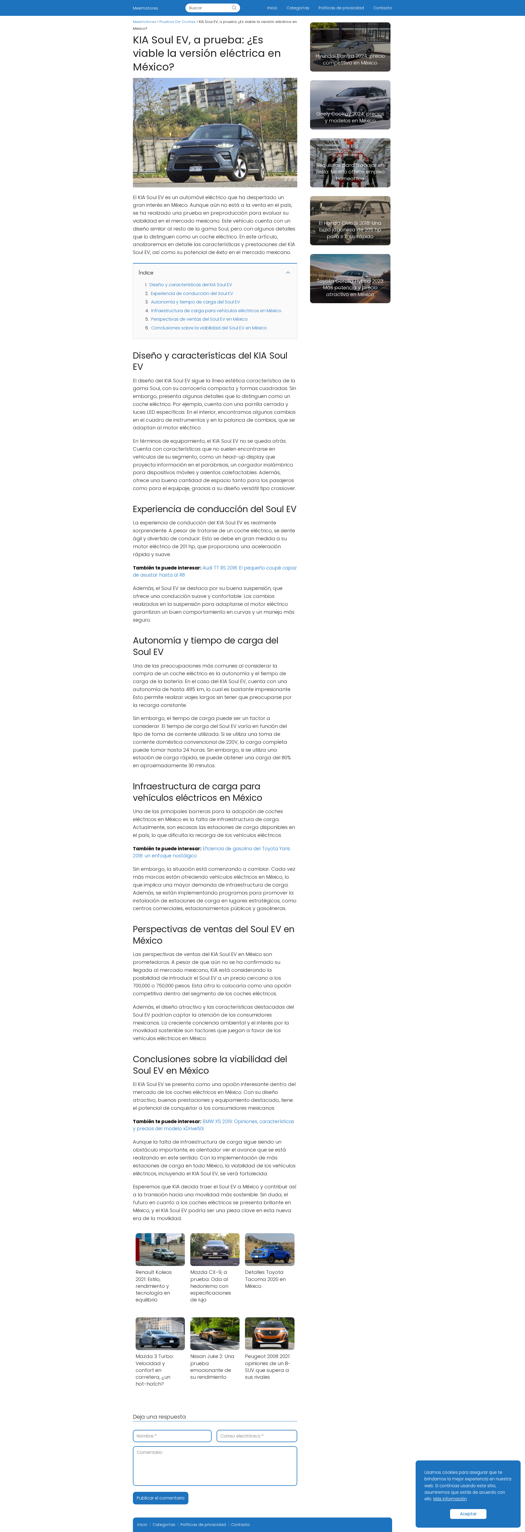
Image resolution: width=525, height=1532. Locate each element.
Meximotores (145, 8)
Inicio (272, 8)
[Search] (234, 8)
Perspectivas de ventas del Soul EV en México (199, 319)
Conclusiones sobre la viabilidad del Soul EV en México (209, 328)
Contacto (382, 8)
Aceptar (468, 1514)
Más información (450, 1499)
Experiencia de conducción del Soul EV (192, 293)
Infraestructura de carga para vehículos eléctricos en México (216, 311)
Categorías (298, 8)
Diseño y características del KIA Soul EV (191, 285)
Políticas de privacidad (341, 8)
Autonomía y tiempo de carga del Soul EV (195, 302)
